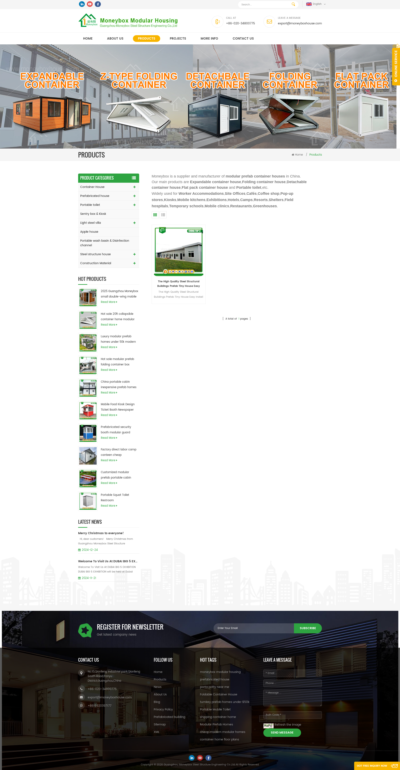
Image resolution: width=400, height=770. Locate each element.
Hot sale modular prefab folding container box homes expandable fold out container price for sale (119, 362)
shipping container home (218, 717)
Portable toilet (90, 204)
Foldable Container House (218, 694)
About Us (160, 694)
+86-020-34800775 (240, 23)
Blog (157, 702)
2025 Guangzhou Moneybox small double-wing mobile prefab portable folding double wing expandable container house (119, 294)
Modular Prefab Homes (216, 724)
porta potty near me (214, 687)
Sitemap (160, 724)
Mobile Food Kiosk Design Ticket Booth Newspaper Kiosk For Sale (118, 407)
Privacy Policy (163, 709)
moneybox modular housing (220, 672)
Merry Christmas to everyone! (101, 533)
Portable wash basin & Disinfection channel (104, 243)
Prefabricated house (94, 196)
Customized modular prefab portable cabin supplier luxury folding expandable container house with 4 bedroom (116, 475)
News (157, 687)
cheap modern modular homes (222, 732)
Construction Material (95, 263)
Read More (108, 302)
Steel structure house (95, 254)
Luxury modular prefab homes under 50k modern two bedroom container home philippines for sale (118, 339)
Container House (92, 187)
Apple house (89, 231)
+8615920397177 (99, 705)
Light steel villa (90, 222)
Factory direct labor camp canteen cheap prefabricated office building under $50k (118, 453)
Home (87, 38)
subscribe (308, 628)
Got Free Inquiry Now (372, 766)
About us (115, 38)
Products (146, 38)
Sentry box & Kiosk (93, 213)
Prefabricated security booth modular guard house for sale (116, 430)
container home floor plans (219, 739)
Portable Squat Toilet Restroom (115, 498)
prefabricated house (214, 679)
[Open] (396, 64)
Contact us (243, 38)
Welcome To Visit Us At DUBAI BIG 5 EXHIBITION (108, 561)
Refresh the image (288, 724)
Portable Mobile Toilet (215, 709)
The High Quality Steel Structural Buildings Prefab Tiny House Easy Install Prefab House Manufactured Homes (178, 284)
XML (156, 732)
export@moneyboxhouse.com (300, 23)
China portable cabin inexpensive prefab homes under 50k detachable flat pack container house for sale (118, 385)
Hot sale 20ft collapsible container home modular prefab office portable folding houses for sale (118, 317)
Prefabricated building (169, 717)
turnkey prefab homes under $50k (224, 702)
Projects (178, 38)
